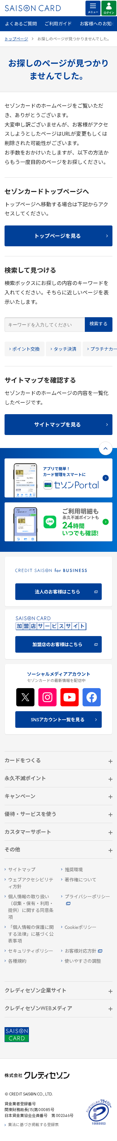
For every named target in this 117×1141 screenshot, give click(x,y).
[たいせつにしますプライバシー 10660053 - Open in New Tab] (98, 1125)
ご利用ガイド (58, 24)
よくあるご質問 (21, 24)
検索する (98, 324)
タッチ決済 (65, 349)
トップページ (16, 39)
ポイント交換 (26, 349)
